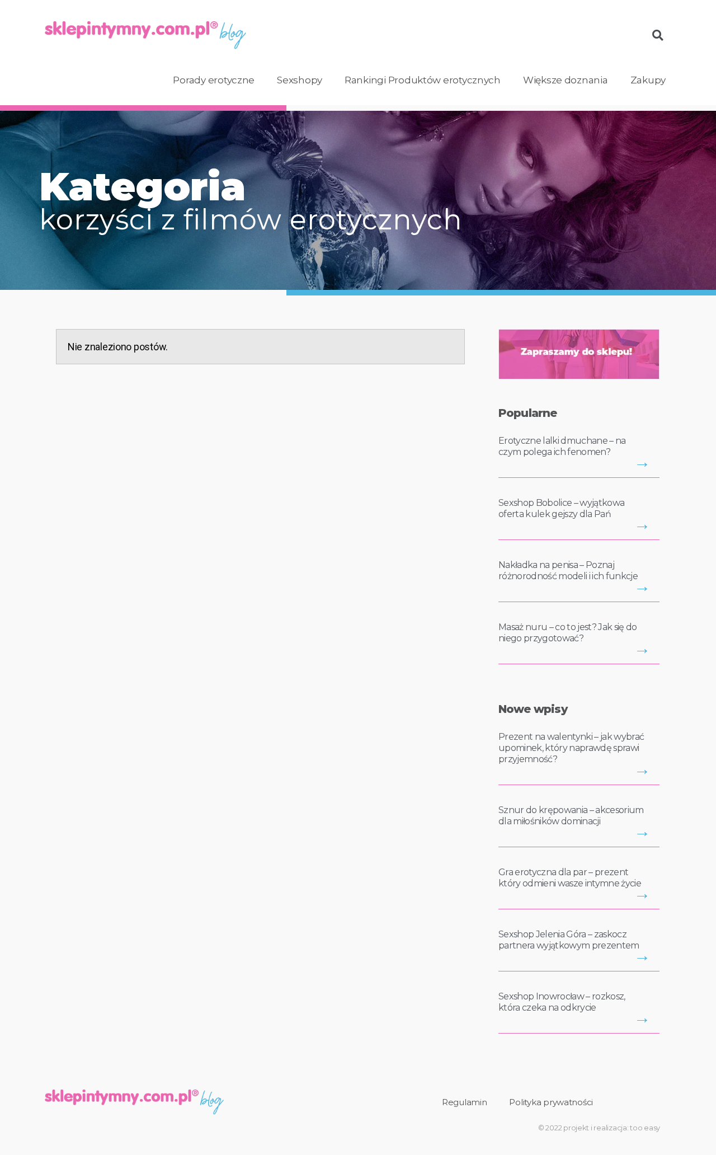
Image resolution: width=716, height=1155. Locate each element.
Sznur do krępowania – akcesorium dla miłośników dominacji (571, 816)
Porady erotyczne (214, 80)
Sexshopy (299, 80)
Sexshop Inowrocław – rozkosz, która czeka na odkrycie (561, 1002)
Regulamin (464, 1102)
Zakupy (648, 80)
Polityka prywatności (551, 1102)
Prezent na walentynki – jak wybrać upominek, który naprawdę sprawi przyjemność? (571, 747)
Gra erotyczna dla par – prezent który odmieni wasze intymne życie (569, 878)
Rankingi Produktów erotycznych (423, 80)
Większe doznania (565, 80)
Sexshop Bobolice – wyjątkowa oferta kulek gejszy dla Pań (561, 508)
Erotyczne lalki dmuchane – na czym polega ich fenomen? (562, 446)
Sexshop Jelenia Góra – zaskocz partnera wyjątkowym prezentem (568, 940)
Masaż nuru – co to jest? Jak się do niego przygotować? (567, 633)
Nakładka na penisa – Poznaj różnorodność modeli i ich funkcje (568, 570)
